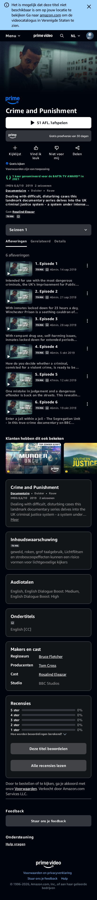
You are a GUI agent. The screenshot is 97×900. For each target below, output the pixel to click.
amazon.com (50, 15)
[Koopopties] (87, 265)
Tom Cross (47, 665)
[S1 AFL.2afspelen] (19, 296)
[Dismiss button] (89, 6)
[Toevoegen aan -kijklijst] (15, 148)
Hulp (64, 878)
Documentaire (16, 190)
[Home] (43, 36)
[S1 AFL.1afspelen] (19, 268)
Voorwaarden (26, 788)
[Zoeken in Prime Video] (62, 36)
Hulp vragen (15, 844)
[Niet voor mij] (57, 148)
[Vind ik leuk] (36, 148)
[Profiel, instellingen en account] (90, 36)
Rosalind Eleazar (23, 211)
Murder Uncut (33, 458)
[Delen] (77, 148)
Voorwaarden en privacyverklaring (47, 873)
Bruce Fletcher (51, 656)
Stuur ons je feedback (42, 878)
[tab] (16, 241)
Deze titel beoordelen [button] (48, 748)
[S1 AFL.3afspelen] (19, 324)
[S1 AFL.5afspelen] (19, 379)
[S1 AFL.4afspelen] (19, 351)
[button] (48, 122)
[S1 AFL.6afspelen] (19, 407)
